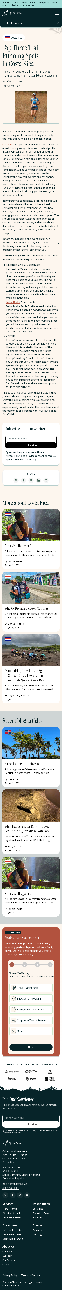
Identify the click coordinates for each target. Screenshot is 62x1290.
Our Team (7, 1255)
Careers (6, 1264)
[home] (12, 13)
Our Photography (10, 1285)
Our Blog (37, 1234)
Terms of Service (30, 1275)
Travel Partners (9, 1208)
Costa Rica (8, 144)
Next (31, 1047)
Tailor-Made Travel (11, 1217)
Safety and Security (11, 1230)
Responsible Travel (11, 1234)
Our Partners (8, 1260)
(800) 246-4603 (10, 1188)
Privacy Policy (12, 455)
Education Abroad (11, 1213)
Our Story (7, 1251)
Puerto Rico (38, 1217)
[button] (57, 13)
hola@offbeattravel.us (14, 1183)
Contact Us (38, 1230)
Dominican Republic (42, 1213)
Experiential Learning (12, 1238)
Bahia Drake (13, 302)
